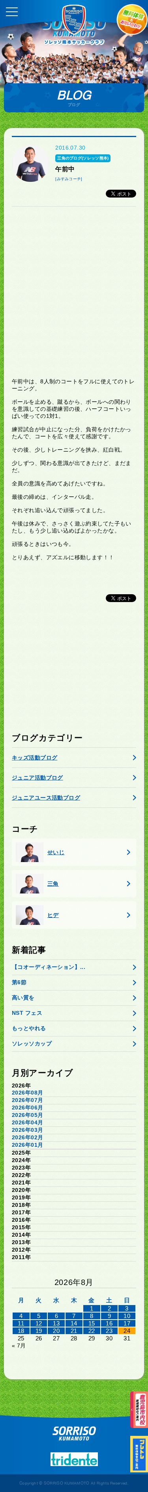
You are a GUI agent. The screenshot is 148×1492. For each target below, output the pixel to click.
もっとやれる (29, 1028)
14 (74, 1323)
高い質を (23, 997)
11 (21, 1323)
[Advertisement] (74, 292)
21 (74, 1330)
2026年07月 (27, 1100)
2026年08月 (27, 1092)
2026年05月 (27, 1115)
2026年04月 (27, 1122)
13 (56, 1323)
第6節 (19, 982)
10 (127, 1316)
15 (91, 1323)
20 (56, 1330)
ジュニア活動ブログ (37, 777)
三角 (53, 884)
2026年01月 (27, 1145)
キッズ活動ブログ (34, 757)
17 (127, 1323)
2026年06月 (27, 1107)
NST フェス (27, 1013)
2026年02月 (27, 1137)
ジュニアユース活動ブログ (46, 798)
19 (39, 1330)
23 (109, 1330)
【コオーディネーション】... (48, 967)
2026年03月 (27, 1130)
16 (109, 1323)
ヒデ (53, 915)
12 (39, 1323)
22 (91, 1330)
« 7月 (19, 1345)
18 (21, 1330)
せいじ (55, 852)
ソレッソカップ (32, 1043)
